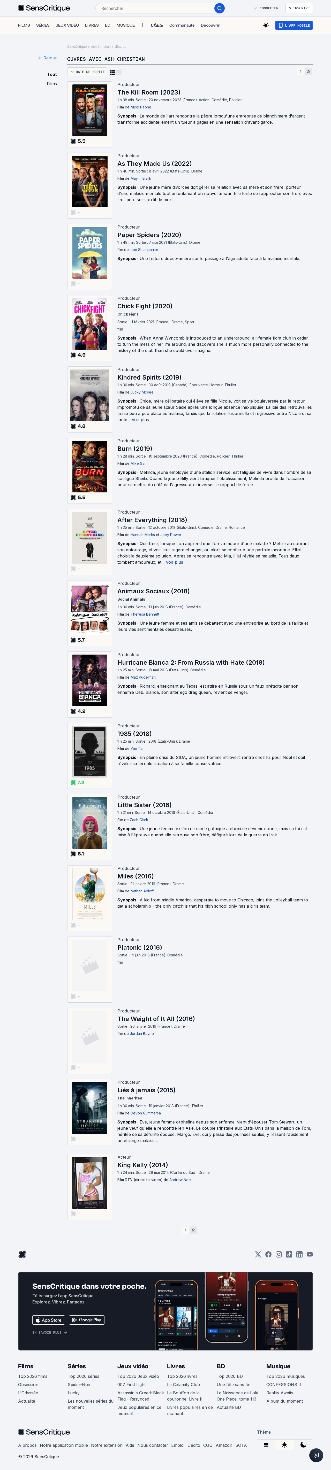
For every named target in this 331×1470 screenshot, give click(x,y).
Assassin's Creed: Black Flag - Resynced (140, 1396)
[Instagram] (279, 1256)
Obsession (28, 1384)
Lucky (74, 1392)
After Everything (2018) (152, 520)
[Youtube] (310, 1256)
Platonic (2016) (139, 947)
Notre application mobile (64, 1445)
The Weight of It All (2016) (156, 1019)
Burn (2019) (134, 448)
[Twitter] (258, 1256)
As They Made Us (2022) (154, 163)
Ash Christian (101, 47)
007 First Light (131, 1384)
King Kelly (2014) (142, 1165)
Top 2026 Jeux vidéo (138, 1376)
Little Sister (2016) (144, 805)
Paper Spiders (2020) (149, 235)
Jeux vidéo (132, 1366)
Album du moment (284, 1401)
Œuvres (120, 47)
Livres (176, 1366)
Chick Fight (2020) (144, 306)
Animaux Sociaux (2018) (153, 591)
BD (221, 1366)
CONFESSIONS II (283, 1384)
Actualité (26, 1401)
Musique (278, 1366)
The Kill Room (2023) (148, 92)
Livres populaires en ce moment (190, 1410)
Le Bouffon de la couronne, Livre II (184, 1396)
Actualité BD (229, 1407)
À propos (27, 1445)
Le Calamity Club (183, 1384)
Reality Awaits (279, 1392)
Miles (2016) (135, 876)
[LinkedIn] (299, 1256)
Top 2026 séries (83, 1376)
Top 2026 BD (230, 1376)
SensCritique (77, 47)
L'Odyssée (28, 1392)
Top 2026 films (32, 1376)
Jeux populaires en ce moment (139, 1410)
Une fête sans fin (233, 1384)
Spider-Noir (79, 1384)
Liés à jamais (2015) (146, 1090)
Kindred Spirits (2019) (149, 377)
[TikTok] (289, 1256)
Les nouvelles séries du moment (91, 1404)
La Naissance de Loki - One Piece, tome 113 (239, 1396)
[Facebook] (268, 1256)
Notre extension (107, 1445)
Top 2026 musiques (285, 1376)
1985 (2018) (134, 733)
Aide (130, 1445)
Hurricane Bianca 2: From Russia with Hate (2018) (191, 662)
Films (25, 1366)
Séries (77, 1366)
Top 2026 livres (182, 1376)
